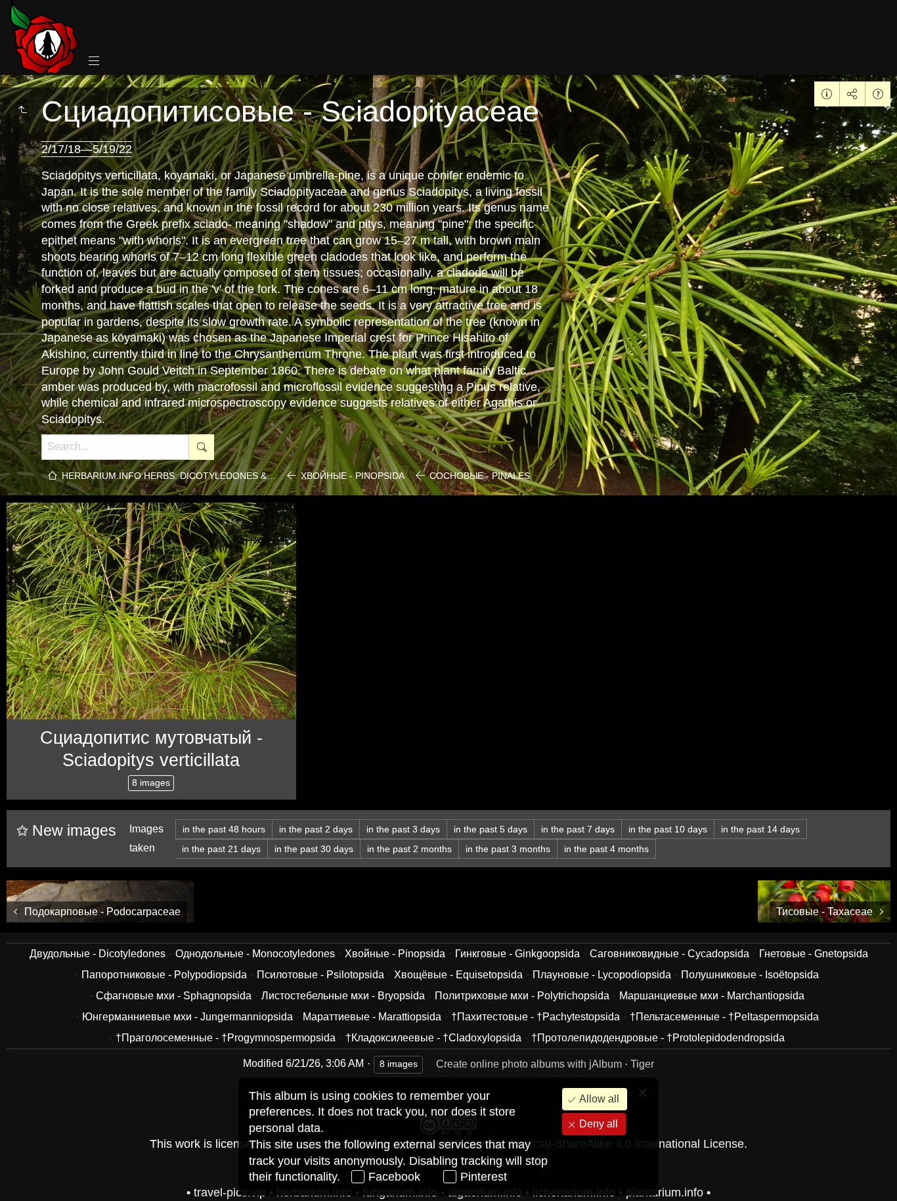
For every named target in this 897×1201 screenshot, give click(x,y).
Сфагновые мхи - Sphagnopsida (174, 995)
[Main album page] (44, 37)
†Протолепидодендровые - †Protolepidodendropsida (658, 1037)
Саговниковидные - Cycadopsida (669, 953)
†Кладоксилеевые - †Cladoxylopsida (433, 1037)
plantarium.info (664, 1192)
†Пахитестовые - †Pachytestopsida (535, 1016)
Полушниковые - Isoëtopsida (750, 974)
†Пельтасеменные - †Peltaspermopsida (724, 1016)
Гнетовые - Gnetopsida (813, 953)
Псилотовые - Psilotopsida (320, 974)
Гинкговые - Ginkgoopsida (517, 953)
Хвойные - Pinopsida (353, 475)
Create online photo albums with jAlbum (529, 1064)
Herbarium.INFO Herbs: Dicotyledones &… (169, 475)
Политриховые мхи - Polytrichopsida (522, 995)
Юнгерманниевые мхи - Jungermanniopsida (187, 1016)
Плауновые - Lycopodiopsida (602, 974)
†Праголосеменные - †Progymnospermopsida (226, 1037)
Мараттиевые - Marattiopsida (372, 1016)
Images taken (146, 838)
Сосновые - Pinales (479, 475)
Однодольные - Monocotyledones (255, 953)
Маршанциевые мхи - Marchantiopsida (711, 995)
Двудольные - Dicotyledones (97, 953)
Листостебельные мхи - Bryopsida (343, 995)
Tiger (642, 1064)
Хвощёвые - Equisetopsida (458, 974)
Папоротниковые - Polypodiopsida (164, 974)
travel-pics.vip (230, 1192)
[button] (26, 1174)
